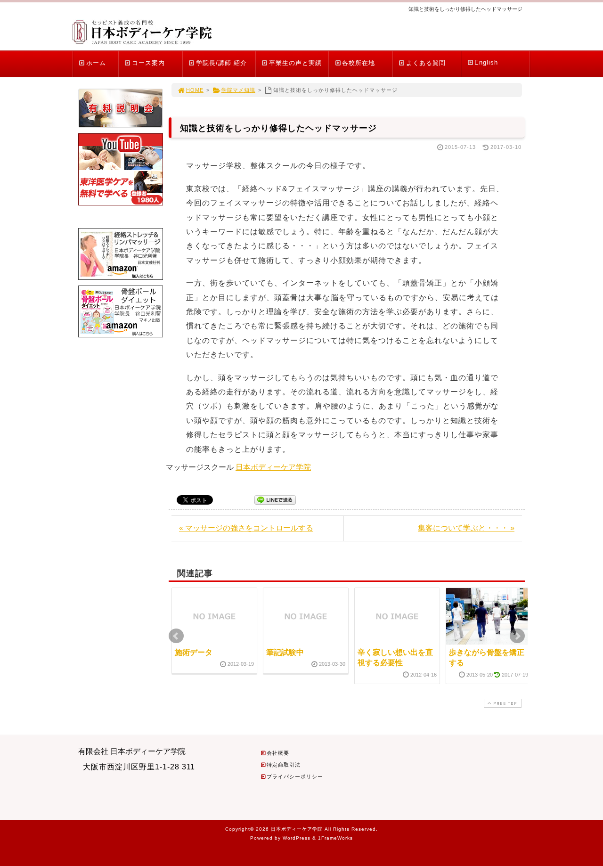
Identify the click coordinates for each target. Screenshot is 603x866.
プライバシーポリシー (295, 776)
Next (517, 636)
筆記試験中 (285, 652)
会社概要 (278, 753)
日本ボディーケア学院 (273, 467)
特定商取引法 (284, 765)
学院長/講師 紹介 (221, 62)
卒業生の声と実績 (295, 62)
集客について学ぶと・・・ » (466, 528)
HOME (195, 90)
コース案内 (148, 62)
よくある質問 (426, 62)
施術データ (193, 652)
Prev (176, 636)
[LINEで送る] (275, 499)
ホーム (96, 62)
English (486, 62)
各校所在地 (358, 62)
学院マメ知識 (238, 90)
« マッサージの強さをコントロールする (246, 528)
